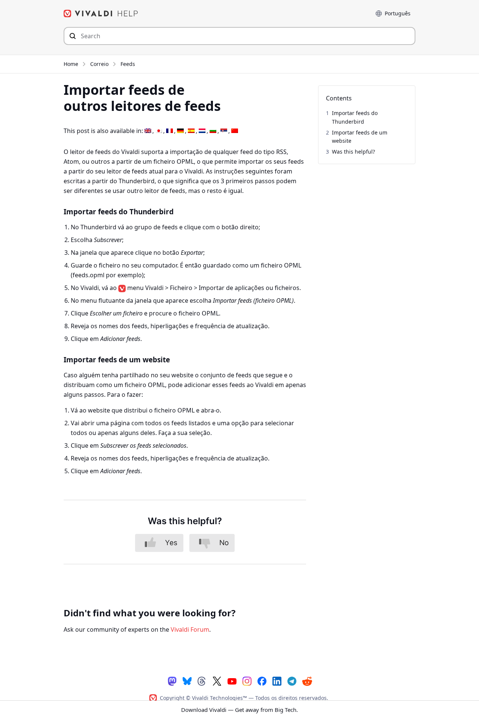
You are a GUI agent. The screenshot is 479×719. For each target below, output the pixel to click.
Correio (99, 63)
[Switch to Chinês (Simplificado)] (234, 131)
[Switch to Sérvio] (223, 131)
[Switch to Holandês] (202, 131)
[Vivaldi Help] (101, 13)
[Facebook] (262, 681)
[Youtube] (232, 681)
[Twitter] (217, 681)
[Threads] (202, 681)
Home (71, 63)
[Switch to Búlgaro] (213, 131)
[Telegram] (292, 681)
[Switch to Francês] (169, 131)
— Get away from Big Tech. (239, 709)
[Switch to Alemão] (180, 131)
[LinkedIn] (277, 681)
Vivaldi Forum (190, 629)
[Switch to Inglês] (147, 131)
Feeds (127, 63)
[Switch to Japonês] (158, 131)
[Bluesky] (187, 681)
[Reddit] (307, 681)
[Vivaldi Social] (172, 681)
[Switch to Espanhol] (191, 131)
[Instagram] (247, 681)
